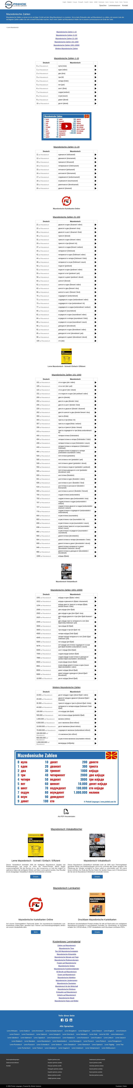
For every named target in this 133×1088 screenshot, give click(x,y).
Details (35, 877)
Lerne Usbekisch (77, 1048)
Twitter (125, 1086)
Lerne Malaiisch (17, 1041)
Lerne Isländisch (13, 1038)
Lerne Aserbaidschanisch (54, 1031)
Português (80, 2)
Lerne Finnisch (15, 1034)
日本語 (95, 2)
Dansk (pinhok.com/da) (95, 1069)
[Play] (95, 65)
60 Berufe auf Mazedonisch (66, 972)
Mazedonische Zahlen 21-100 (66, 38)
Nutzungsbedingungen (12, 1059)
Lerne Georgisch (54, 1034)
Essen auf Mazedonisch (66, 975)
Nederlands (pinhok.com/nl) (97, 1059)
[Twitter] (66, 1020)
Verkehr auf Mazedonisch (66, 995)
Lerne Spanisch (97, 1044)
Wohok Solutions (36, 1086)
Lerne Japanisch (39, 1038)
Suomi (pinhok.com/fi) (95, 1062)
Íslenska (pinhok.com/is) (96, 1075)
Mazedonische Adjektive (67, 977)
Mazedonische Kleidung (66, 989)
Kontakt (125, 5)
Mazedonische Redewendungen (67, 960)
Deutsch (69, 2)
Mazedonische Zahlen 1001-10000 (66, 45)
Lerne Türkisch (38, 1048)
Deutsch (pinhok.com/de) (55, 1062)
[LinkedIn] (71, 1020)
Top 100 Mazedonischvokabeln (66, 951)
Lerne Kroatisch (96, 1038)
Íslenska (126, 2)
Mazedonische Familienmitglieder (66, 969)
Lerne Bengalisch (70, 1031)
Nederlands (101, 2)
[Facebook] (62, 1020)
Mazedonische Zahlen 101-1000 (66, 42)
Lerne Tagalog (109, 1044)
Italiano (91, 2)
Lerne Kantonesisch (54, 1038)
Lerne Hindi (93, 1034)
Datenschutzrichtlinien (12, 1062)
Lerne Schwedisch (43, 1044)
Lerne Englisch (109, 1031)
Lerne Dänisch (97, 1031)
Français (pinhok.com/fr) (54, 1066)
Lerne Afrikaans (12, 1031)
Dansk (116, 2)
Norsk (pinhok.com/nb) (95, 1072)
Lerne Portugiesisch (114, 1041)
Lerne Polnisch (101, 1041)
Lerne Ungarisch (64, 1048)
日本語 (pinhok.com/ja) (54, 1078)
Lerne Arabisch (25, 1031)
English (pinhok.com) (54, 1059)
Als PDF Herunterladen (66, 816)
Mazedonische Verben (66, 966)
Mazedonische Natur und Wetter (66, 1001)
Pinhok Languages (16, 1086)
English (64, 2)
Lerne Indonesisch (117, 1034)
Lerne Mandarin (29, 1041)
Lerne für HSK (104, 1034)
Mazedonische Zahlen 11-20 (66, 35)
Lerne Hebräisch (81, 1034)
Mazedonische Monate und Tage (67, 957)
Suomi (106, 2)
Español (86, 2)
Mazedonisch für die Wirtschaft (66, 986)
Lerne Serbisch (56, 1044)
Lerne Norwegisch (75, 1041)
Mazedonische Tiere (66, 948)
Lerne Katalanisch (69, 1038)
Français (75, 2)
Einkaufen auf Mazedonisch (66, 992)
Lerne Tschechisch (24, 1048)
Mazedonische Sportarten (66, 983)
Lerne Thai (119, 1044)
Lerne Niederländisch (60, 1041)
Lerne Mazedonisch (12, 27)
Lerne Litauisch (120, 1038)
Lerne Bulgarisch (84, 1031)
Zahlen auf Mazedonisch (66, 945)
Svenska (112, 2)
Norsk (121, 2)
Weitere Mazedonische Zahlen (66, 48)
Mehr (36, 932)
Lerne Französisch (28, 1034)
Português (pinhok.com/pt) (55, 1069)
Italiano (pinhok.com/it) (54, 1075)
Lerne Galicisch (41, 1034)
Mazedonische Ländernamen (66, 980)
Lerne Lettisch (108, 1038)
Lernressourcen (114, 5)
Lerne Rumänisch (16, 1044)
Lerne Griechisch (68, 1034)
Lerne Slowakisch (70, 1044)
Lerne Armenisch (37, 1031)
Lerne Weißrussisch (108, 1048)
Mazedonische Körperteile (66, 954)
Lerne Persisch (88, 1041)
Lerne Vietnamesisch (92, 1048)
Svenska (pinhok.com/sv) (96, 1066)
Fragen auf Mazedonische (66, 963)
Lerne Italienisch (26, 1038)
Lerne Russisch (29, 1044)
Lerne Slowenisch (84, 1044)
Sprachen (103, 5)
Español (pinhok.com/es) (55, 1072)
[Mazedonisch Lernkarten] (36, 915)
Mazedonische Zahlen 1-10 (66, 32)
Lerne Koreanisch (83, 1038)
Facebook (119, 1086)
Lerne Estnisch (121, 1031)
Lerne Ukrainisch (50, 1048)
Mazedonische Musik (66, 998)
